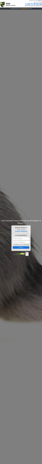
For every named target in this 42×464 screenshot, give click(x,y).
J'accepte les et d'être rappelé (21, 244)
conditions (21, 244)
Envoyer (21, 247)
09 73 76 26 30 (34, 4)
